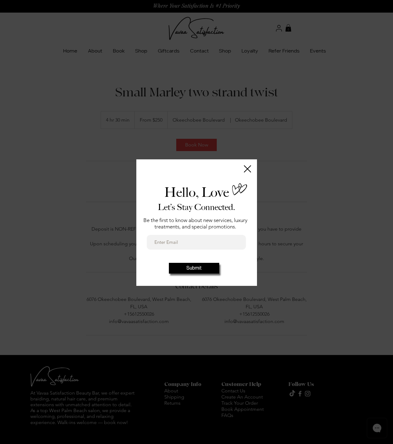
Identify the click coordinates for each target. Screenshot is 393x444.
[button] (247, 169)
